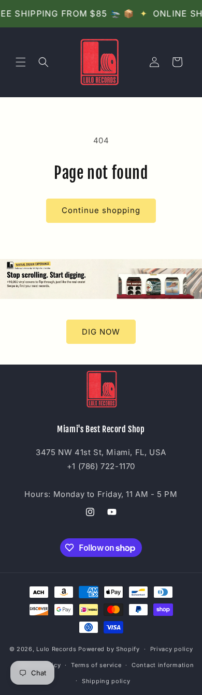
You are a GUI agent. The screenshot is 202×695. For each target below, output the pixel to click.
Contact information (163, 665)
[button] (20, 62)
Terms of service (96, 665)
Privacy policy (171, 649)
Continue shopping (101, 210)
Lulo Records (56, 649)
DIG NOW (101, 332)
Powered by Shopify (109, 649)
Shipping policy (106, 681)
